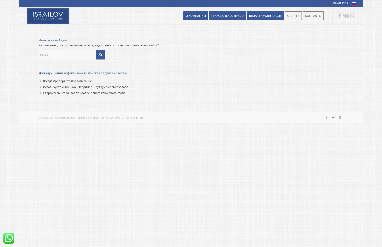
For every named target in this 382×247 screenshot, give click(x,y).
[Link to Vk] (346, 15)
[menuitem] (340, 3)
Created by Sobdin (88, 117)
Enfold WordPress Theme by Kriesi (122, 117)
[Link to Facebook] (339, 15)
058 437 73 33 (340, 3)
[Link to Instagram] (352, 15)
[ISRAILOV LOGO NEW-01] (48, 16)
